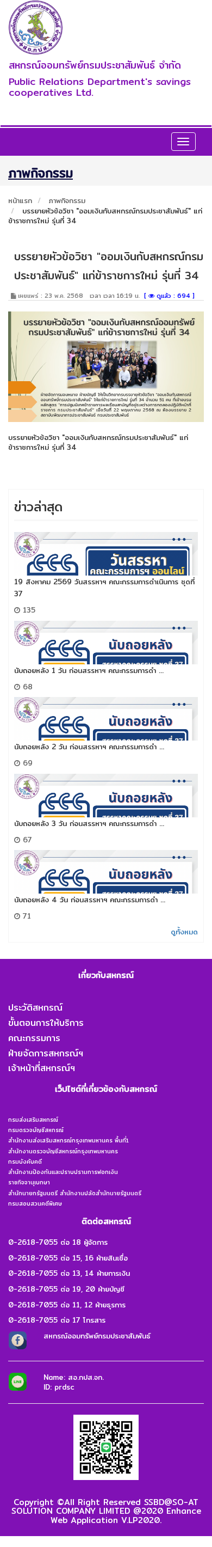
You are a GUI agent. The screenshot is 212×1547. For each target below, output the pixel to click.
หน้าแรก (20, 200)
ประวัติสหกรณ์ (35, 1007)
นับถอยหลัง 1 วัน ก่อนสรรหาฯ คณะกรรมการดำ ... (89, 670)
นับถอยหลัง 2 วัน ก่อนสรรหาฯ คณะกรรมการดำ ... (89, 746)
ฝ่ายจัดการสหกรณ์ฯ (45, 1053)
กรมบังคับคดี (25, 1161)
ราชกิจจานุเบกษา (29, 1182)
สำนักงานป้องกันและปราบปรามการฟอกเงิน (63, 1171)
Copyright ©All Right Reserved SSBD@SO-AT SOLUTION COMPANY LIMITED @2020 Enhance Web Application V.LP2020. (106, 1511)
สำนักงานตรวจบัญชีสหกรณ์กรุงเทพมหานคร (63, 1151)
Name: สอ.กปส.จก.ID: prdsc (73, 1382)
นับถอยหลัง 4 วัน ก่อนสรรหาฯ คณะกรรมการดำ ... (89, 899)
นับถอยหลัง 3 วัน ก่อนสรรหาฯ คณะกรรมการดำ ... (89, 823)
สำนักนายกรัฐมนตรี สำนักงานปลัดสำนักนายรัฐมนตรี (74, 1193)
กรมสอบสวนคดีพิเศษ (35, 1203)
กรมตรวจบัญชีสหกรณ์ (36, 1130)
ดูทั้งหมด (184, 931)
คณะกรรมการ (34, 1038)
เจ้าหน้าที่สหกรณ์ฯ (41, 1068)
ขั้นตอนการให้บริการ (46, 1023)
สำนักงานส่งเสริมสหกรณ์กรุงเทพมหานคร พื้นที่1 (68, 1140)
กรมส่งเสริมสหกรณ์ (33, 1119)
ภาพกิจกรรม (67, 200)
